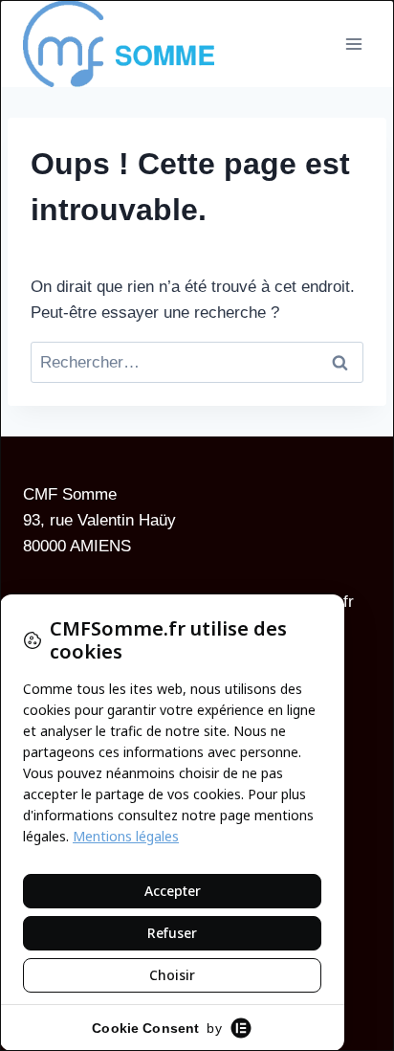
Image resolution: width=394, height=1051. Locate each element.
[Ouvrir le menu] (353, 43)
